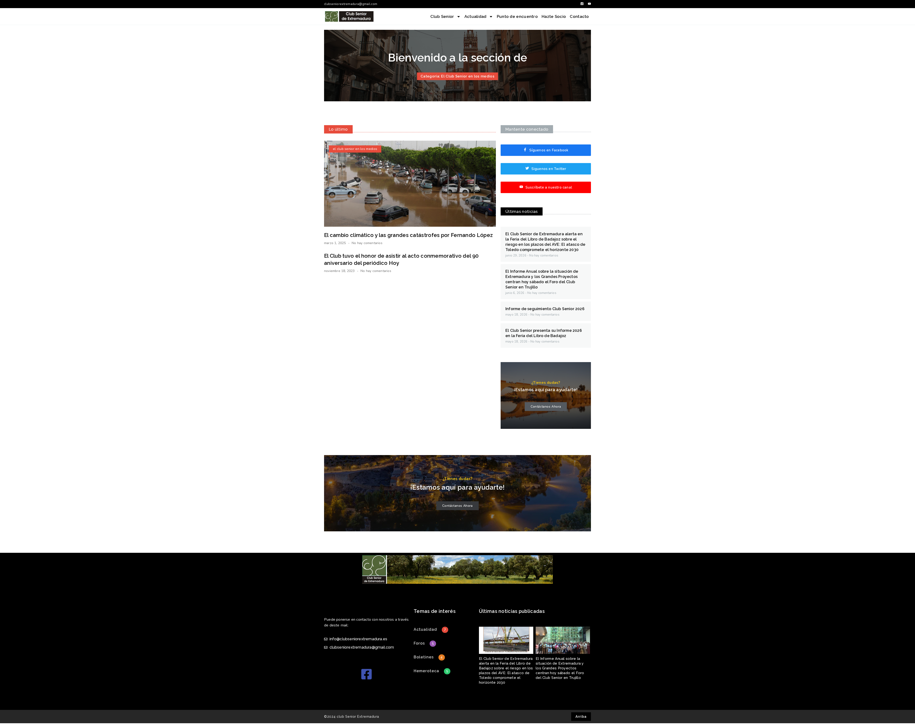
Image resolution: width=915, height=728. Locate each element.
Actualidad (475, 16)
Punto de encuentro (517, 16)
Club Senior (442, 16)
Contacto (579, 16)
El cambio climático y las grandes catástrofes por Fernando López (408, 235)
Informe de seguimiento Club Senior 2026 (545, 309)
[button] (425, 629)
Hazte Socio (554, 16)
